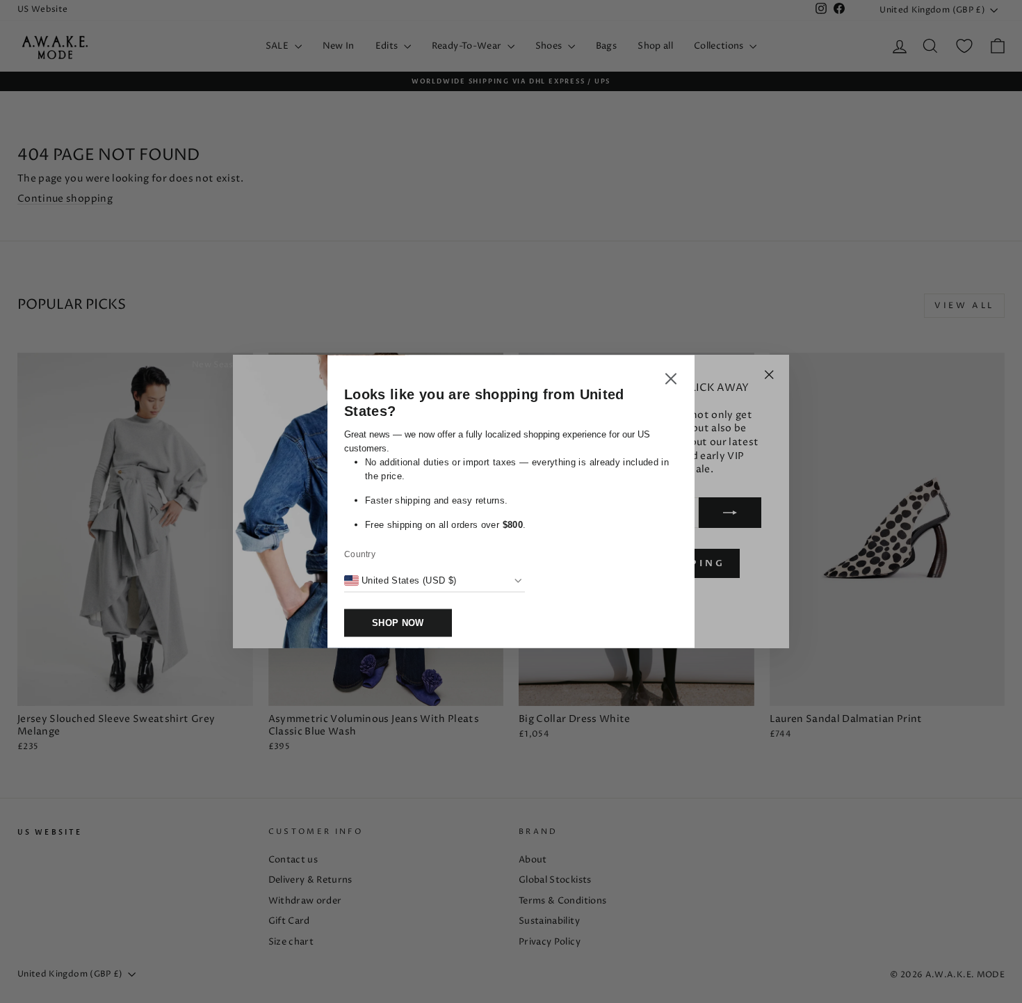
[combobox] (400, 581)
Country (359, 554)
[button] (671, 381)
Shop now (398, 623)
